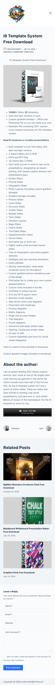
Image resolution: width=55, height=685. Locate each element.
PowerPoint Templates (23, 52)
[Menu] (50, 13)
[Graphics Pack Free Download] (27, 554)
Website (9, 623)
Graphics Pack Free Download (19, 572)
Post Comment (13, 667)
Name (8, 606)
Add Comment (12, 632)
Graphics (7, 52)
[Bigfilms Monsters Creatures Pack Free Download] (27, 466)
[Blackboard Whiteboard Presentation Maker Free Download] (27, 510)
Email (8, 614)
